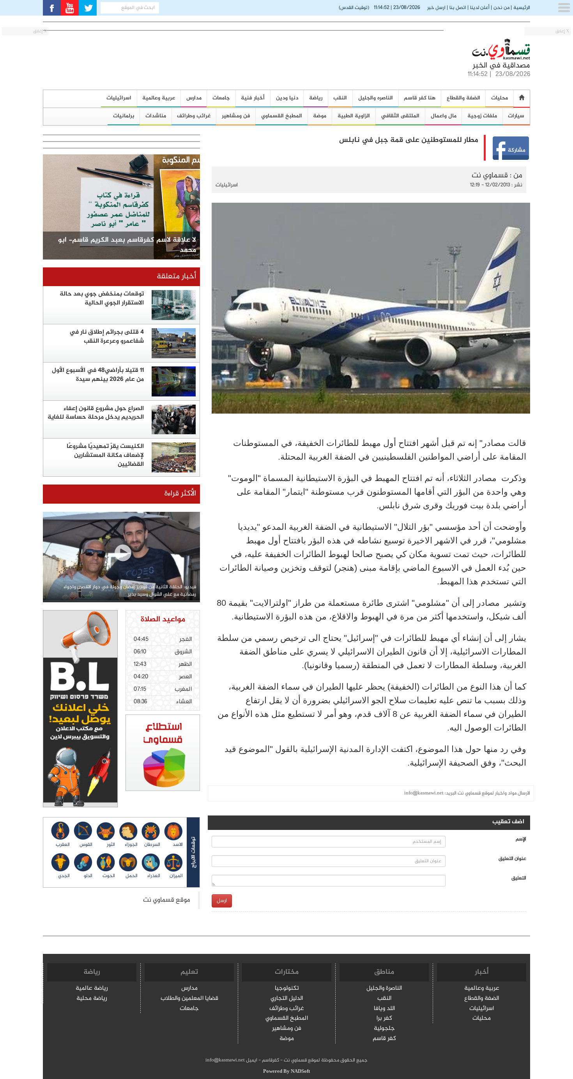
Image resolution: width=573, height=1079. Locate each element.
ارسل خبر (436, 8)
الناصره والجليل (375, 98)
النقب (340, 98)
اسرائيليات (118, 98)
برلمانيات (123, 115)
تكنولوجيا (287, 988)
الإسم (521, 839)
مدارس (194, 98)
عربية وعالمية (158, 98)
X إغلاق (562, 31)
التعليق (518, 878)
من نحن (501, 8)
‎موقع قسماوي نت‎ (166, 900)
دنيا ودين (287, 98)
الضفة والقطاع (463, 98)
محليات (499, 98)
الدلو (88, 876)
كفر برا (384, 1018)
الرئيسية (521, 8)
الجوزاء (131, 844)
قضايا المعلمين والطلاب (189, 998)
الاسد (178, 844)
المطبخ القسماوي (281, 115)
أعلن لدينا (480, 8)
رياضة (315, 98)
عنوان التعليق (512, 859)
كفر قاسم (384, 1039)
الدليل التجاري (287, 998)
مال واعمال (443, 115)
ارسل (222, 900)
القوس (86, 844)
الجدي (64, 876)
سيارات (516, 115)
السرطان (152, 844)
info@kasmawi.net (424, 793)
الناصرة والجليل (384, 988)
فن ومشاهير (236, 115)
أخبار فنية (253, 98)
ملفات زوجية (482, 115)
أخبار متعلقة (176, 276)
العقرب (63, 844)
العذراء (153, 876)
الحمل (132, 876)
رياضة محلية (91, 998)
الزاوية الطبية (354, 115)
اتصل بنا (457, 8)
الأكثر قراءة (180, 493)
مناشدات (155, 115)
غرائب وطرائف (193, 115)
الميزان (176, 876)
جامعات (221, 98)
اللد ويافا (384, 1009)
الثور (111, 844)
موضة (319, 115)
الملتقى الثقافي (400, 115)
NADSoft (300, 1071)
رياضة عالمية (92, 988)
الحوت (109, 876)
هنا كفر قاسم (419, 98)
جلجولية (384, 1028)
